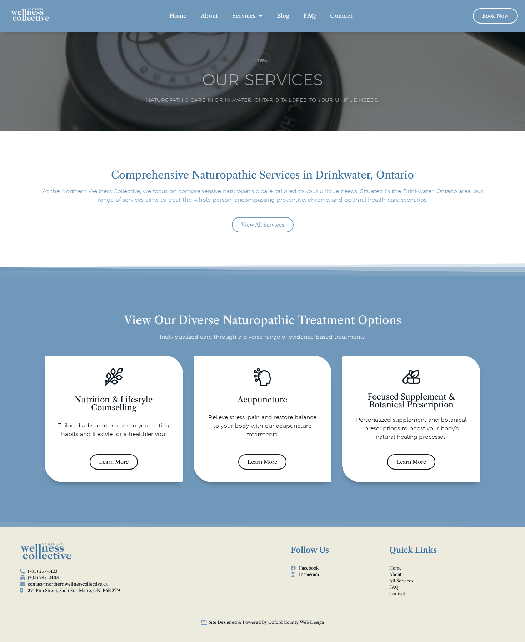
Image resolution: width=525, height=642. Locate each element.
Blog (283, 15)
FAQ (310, 15)
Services (243, 15)
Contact (341, 15)
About (209, 15)
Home (177, 15)
